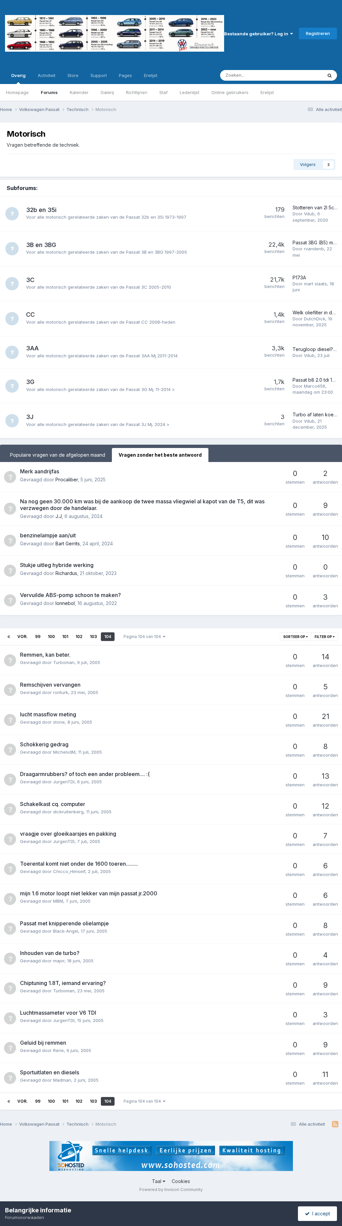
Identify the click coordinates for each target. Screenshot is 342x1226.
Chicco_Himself (69, 871)
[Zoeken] (329, 75)
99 (37, 636)
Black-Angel (65, 931)
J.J (58, 516)
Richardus (66, 573)
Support (99, 75)
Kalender (79, 92)
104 (107, 636)
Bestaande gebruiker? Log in (257, 33)
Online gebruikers (229, 92)
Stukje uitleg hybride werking (57, 565)
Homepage (17, 92)
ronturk (60, 692)
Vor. (22, 636)
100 (51, 636)
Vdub (309, 213)
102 (78, 636)
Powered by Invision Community (171, 1189)
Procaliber (66, 479)
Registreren (318, 33)
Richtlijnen (136, 92)
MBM (58, 901)
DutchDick (314, 318)
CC (30, 314)
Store (72, 75)
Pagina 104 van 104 (143, 636)
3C (30, 279)
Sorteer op (294, 637)
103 (93, 636)
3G (30, 381)
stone (59, 722)
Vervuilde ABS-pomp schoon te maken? (70, 595)
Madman (62, 1080)
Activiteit (46, 75)
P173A (299, 277)
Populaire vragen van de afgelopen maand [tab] (57, 455)
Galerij (107, 92)
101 (65, 636)
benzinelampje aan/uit (48, 535)
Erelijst (267, 92)
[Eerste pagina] (8, 636)
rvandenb (314, 248)
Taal (157, 1181)
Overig (18, 75)
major (58, 960)
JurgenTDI (63, 781)
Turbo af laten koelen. (317, 414)
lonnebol (65, 603)
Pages (125, 75)
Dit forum (304, 75)
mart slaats (315, 283)
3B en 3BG (41, 244)
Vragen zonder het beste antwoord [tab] (160, 455)
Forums (49, 92)
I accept (320, 1213)
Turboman (63, 662)
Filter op (324, 637)
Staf (163, 92)
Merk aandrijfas (39, 471)
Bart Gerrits (67, 543)
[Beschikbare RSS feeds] (335, 1124)
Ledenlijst (189, 92)
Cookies (181, 1181)
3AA (32, 348)
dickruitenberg (68, 811)
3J (29, 416)
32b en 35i (41, 209)
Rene (58, 1050)
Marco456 (314, 386)
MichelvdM (64, 752)
